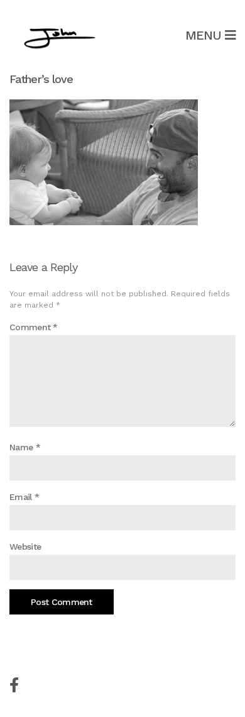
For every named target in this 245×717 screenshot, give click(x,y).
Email (24, 497)
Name (24, 447)
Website (25, 547)
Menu (205, 35)
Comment (33, 327)
